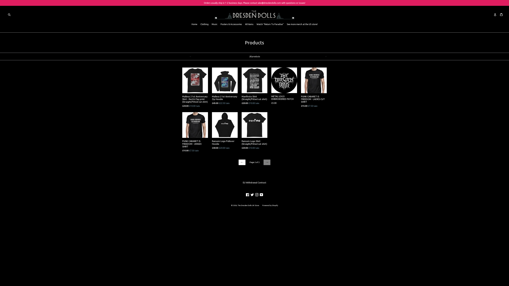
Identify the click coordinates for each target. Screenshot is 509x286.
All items (249, 24)
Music (214, 24)
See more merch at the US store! (302, 24)
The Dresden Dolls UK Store (248, 205)
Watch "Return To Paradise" (270, 24)
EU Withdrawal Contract (254, 182)
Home (194, 24)
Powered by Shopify (270, 205)
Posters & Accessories (231, 24)
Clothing (204, 24)
